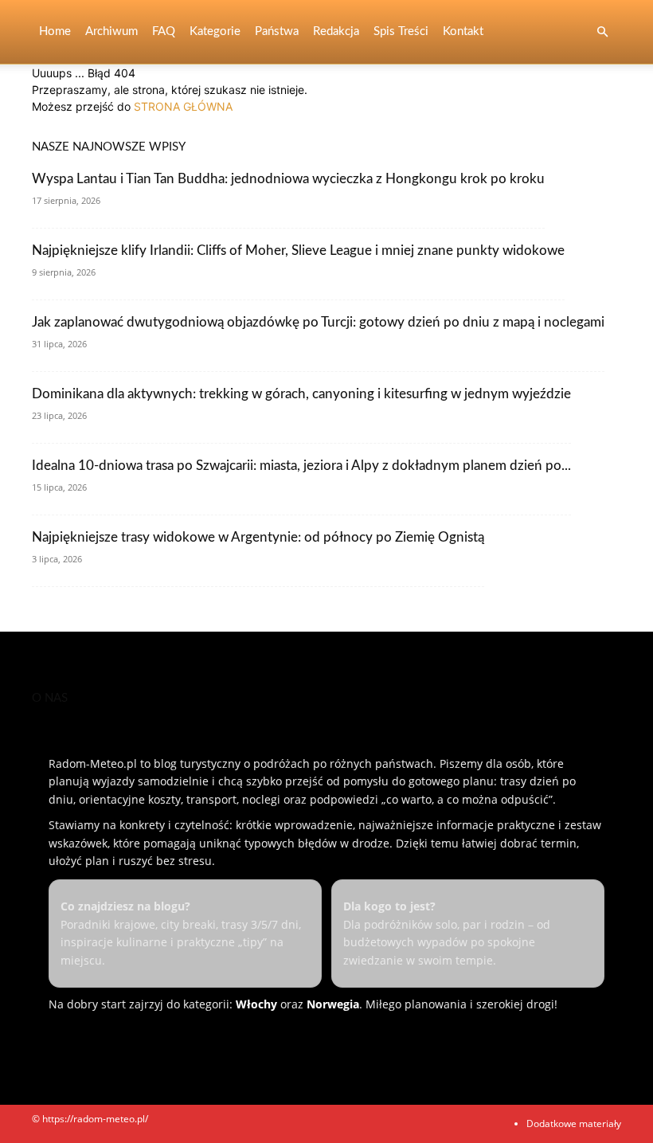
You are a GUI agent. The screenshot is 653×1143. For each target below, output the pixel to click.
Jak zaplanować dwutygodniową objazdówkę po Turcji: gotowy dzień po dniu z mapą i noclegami (318, 322)
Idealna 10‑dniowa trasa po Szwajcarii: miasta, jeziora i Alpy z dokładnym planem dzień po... (301, 465)
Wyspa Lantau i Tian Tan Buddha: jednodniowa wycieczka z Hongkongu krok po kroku (288, 179)
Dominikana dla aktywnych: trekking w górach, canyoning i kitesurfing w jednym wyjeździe (301, 394)
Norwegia (333, 1004)
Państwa (277, 31)
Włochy (256, 1004)
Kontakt (463, 31)
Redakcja (336, 31)
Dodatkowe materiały (573, 1123)
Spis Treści (400, 31)
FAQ (163, 31)
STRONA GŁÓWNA (183, 106)
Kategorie (215, 31)
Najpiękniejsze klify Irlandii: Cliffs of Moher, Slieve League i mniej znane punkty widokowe (298, 250)
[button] (602, 32)
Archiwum (111, 31)
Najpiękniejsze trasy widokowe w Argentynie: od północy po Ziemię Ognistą (258, 537)
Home (55, 31)
